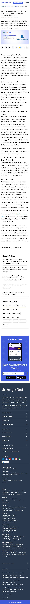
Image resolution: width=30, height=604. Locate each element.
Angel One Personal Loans (8, 584)
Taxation (5, 324)
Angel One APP (6, 473)
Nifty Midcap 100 (15, 492)
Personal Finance (15, 317)
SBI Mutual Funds (19, 544)
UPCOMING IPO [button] (5, 440)
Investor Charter (19, 584)
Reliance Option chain (8, 510)
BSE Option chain (19, 510)
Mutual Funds (6, 317)
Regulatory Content (18, 573)
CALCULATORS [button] (5, 420)
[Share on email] (16, 47)
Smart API (16, 474)
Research (15, 321)
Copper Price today (7, 536)
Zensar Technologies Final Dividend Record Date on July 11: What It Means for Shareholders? (15, 286)
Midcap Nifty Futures (8, 500)
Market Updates (16, 313)
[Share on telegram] (2, 47)
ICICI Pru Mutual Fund (8, 548)
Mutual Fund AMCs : (7, 542)
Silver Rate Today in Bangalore (10, 528)
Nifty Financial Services (21, 491)
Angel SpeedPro (23, 473)
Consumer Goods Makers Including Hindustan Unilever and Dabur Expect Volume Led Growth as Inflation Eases (13, 277)
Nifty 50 (4, 491)
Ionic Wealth (13, 468)
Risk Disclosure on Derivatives (9, 591)
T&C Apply (8, 580)
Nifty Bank (10, 491)
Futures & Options (21, 305)
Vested (20, 480)
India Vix (13, 494)
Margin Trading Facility (7, 474)
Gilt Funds (14, 554)
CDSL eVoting (5, 589)
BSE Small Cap (6, 494)
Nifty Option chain (7, 507)
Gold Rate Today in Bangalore (10, 522)
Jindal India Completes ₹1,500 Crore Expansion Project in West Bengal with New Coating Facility (15, 269)
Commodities (12, 305)
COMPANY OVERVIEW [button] (7, 413)
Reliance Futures (18, 500)
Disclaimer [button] (5, 569)
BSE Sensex (23, 492)
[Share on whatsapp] (6, 47)
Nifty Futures (6, 499)
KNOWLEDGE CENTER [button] (7, 424)
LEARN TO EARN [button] (6, 429)
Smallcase (10, 480)
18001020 (6, 451)
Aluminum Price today (19, 536)
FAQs (3, 580)
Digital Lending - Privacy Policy (9, 582)
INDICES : (4, 489)
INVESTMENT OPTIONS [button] (7, 416)
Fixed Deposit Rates (7, 476)
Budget (5, 305)
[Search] (26, 2)
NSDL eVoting (13, 589)
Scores (20, 575)
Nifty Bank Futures (15, 499)
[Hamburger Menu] (28, 2)
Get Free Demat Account (15, 602)
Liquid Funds (13, 552)
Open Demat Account (18, 2)
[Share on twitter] (9, 47)
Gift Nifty (19, 494)
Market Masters (6, 313)
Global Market (6, 309)
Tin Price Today (17, 540)
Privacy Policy (15, 580)
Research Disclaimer (7, 573)
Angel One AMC (6, 468)
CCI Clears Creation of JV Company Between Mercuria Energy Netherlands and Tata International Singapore (15, 261)
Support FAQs (15, 451)
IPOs (17, 309)
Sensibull (4, 480)
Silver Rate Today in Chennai (9, 530)
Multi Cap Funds (6, 556)
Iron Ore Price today (7, 540)
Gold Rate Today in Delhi (8, 516)
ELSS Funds (5, 552)
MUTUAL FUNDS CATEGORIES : (9, 551)
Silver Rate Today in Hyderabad (10, 526)
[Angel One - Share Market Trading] (6, 2)
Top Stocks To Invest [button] (8, 445)
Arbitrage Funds (6, 554)
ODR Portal (20, 589)
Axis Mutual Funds (7, 546)
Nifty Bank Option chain (19, 507)
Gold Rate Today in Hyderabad (10, 520)
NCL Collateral (17, 587)
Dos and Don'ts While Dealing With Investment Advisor (15, 577)
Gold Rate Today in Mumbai (9, 515)
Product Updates (7, 321)
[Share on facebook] (13, 47)
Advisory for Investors (7, 587)
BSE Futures (6, 502)
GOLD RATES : (5, 513)
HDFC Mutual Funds (17, 546)
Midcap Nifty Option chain (9, 508)
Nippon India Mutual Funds (20, 548)
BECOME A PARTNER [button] (7, 433)
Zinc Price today (7, 538)
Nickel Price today (16, 538)
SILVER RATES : (5, 525)
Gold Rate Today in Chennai (9, 518)
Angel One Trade (14, 473)
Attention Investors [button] (8, 563)
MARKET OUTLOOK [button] (6, 436)
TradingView (5, 482)
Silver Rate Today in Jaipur (9, 531)
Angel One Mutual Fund (8, 544)
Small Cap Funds (22, 552)
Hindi (13, 309)
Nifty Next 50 (6, 492)
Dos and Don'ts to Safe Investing (9, 575)
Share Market (23, 321)
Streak (15, 480)
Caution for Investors (7, 594)
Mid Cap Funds (21, 554)
